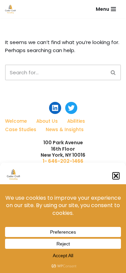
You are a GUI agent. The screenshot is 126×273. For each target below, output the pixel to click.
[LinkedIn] (55, 108)
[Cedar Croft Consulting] (10, 9)
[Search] (113, 72)
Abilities (76, 121)
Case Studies (20, 129)
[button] (116, 175)
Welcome (16, 121)
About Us (47, 121)
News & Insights (65, 129)
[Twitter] (71, 108)
